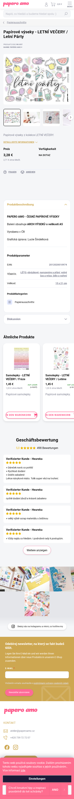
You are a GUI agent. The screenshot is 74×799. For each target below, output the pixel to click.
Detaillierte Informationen (18, 142)
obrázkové (33, 272)
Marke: (12, 47)
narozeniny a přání (50, 272)
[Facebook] (6, 747)
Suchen (66, 14)
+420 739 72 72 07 (20, 737)
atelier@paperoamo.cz (22, 730)
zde (23, 770)
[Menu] (69, 4)
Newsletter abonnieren (19, 692)
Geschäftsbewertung (37, 440)
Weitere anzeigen (37, 550)
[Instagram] (15, 747)
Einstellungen (37, 778)
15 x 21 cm (61, 283)
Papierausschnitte (24, 302)
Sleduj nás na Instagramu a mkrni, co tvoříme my (40, 626)
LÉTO (23, 272)
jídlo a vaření (60, 275)
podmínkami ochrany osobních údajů (51, 683)
